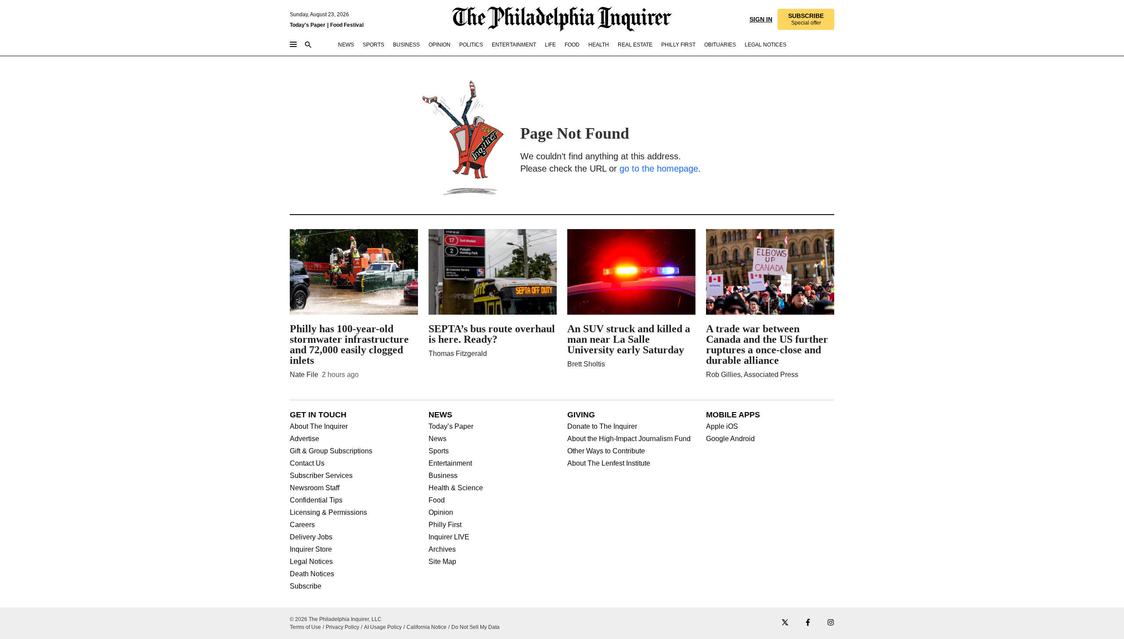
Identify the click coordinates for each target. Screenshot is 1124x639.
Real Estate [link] (635, 45)
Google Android (730, 438)
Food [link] (572, 45)
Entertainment (450, 463)
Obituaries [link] (720, 45)
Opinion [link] (439, 45)
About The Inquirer (319, 426)
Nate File (304, 374)
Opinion (441, 512)
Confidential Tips (316, 500)
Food (437, 500)
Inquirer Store (311, 549)
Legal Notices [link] (765, 45)
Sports (439, 451)
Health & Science (456, 488)
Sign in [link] (760, 19)
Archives (442, 549)
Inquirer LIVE (449, 537)
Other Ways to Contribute (606, 451)
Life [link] (550, 45)
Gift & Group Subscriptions (331, 451)
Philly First (445, 524)
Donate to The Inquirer (602, 426)
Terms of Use (305, 627)
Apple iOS (722, 426)
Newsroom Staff (314, 488)
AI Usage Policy (383, 627)
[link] (806, 19)
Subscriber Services (321, 475)
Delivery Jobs (311, 537)
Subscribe (305, 586)
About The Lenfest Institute (608, 463)
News (438, 438)
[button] (806, 19)
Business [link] (406, 45)
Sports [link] (373, 45)
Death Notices (312, 574)
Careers (302, 524)
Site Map (442, 561)
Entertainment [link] (514, 45)
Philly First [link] (678, 45)
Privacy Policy (342, 627)
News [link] (346, 45)
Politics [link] (471, 45)
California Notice (427, 627)
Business (443, 475)
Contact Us (307, 463)
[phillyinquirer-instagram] (830, 623)
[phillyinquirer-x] (785, 623)
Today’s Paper (451, 426)
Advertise (304, 438)
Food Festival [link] (347, 25)
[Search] (308, 45)
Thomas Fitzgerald (458, 353)
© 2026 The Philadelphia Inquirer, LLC (336, 619)
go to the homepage (659, 168)
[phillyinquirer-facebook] (807, 623)
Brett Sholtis (586, 364)
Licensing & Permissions (328, 512)
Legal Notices (311, 561)
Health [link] (598, 45)
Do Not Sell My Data (475, 627)
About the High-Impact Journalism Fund (629, 438)
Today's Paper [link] (307, 25)
